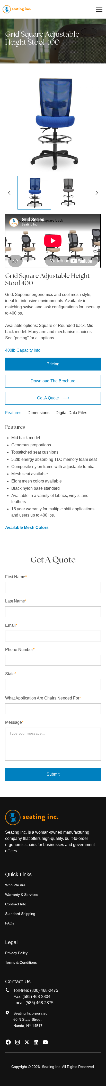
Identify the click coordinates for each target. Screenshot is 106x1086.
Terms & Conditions (21, 962)
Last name (15, 601)
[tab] (13, 414)
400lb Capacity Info (22, 350)
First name (16, 577)
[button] (98, 9)
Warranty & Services (21, 894)
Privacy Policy (16, 953)
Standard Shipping (20, 914)
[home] (17, 9)
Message (14, 722)
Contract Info (15, 904)
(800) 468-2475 (44, 990)
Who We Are (15, 885)
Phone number (19, 649)
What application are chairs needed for (43, 698)
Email (11, 625)
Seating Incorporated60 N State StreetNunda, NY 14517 (30, 1019)
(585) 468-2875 (39, 1003)
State (10, 674)
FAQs (9, 923)
